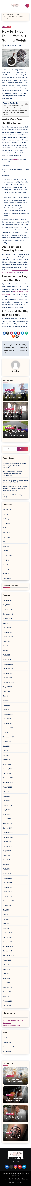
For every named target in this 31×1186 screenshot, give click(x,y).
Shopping (6, 560)
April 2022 (6, 705)
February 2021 (8, 769)
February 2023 (8, 664)
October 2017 (7, 896)
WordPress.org (8, 1051)
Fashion (5, 528)
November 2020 (8, 782)
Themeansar (15, 1176)
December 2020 (8, 778)
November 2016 (8, 946)
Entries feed (7, 1042)
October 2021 (7, 732)
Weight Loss (6, 26)
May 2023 (6, 650)
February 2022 (8, 714)
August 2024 (7, 618)
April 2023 (6, 655)
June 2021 (6, 750)
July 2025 (6, 605)
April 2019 (6, 814)
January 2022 (7, 719)
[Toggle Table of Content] (25, 103)
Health (5, 541)
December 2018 (8, 832)
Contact (19, 1183)
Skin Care (6, 564)
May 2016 (6, 974)
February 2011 (7, 1001)
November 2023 (8, 637)
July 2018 (6, 855)
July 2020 (6, 791)
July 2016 (6, 964)
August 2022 (7, 687)
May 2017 (6, 919)
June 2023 (6, 646)
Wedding (6, 573)
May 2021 (6, 755)
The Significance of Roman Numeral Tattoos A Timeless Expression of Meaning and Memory (15, 488)
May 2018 (6, 864)
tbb (8, 45)
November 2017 (8, 892)
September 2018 (8, 846)
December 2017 (8, 887)
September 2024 (8, 614)
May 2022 (6, 700)
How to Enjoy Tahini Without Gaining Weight (15, 36)
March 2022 (7, 709)
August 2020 (7, 787)
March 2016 (7, 983)
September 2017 (8, 901)
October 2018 (7, 842)
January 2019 (7, 828)
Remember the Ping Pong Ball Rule (15, 110)
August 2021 (7, 741)
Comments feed (8, 1047)
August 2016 (7, 960)
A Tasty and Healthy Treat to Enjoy (14, 113)
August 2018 (7, 851)
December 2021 (8, 723)
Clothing (6, 519)
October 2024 (7, 609)
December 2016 (8, 942)
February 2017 (7, 933)
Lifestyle (6, 546)
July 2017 (6, 910)
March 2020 (7, 801)
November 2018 (8, 837)
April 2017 (6, 923)
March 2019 (7, 819)
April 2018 (6, 869)
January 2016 (7, 992)
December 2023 (8, 632)
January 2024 (7, 628)
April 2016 (6, 978)
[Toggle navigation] (3, 6)
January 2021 (7, 773)
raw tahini (15, 159)
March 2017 (7, 928)
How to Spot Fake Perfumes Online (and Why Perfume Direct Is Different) (14, 465)
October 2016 (7, 951)
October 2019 (7, 805)
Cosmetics (6, 523)
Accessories (7, 510)
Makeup (5, 551)
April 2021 (6, 760)
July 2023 (6, 641)
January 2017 (7, 937)
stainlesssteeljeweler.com (11, 1025)
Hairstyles (6, 532)
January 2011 (7, 1005)
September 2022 (8, 682)
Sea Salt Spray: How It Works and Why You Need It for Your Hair (15, 1119)
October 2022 (7, 678)
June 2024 (6, 623)
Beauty (5, 514)
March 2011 (6, 996)
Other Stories (7, 555)
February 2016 (8, 987)
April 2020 (6, 796)
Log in (5, 1038)
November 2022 (8, 673)
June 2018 (6, 860)
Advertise (12, 1183)
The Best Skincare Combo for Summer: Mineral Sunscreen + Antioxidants (13, 473)
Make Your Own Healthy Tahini (14, 106)
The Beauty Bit (16, 1158)
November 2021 (8, 728)
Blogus (25, 1173)
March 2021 (7, 764)
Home (5, 1179)
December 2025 (8, 600)
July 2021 (6, 746)
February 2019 (8, 823)
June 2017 (6, 914)
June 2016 (6, 969)
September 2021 (8, 737)
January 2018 (7, 883)
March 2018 (7, 873)
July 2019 (6, 810)
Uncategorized (8, 569)
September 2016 (8, 955)
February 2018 (8, 878)
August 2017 (7, 905)
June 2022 (6, 696)
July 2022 (6, 691)
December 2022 (8, 669)
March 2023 (7, 659)
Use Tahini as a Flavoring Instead (15, 108)
